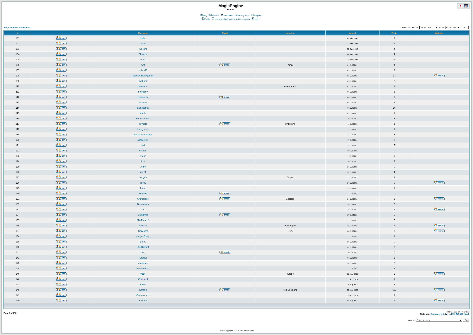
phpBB (230, 330)
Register (258, 15)
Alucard (143, 49)
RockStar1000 (143, 118)
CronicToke (143, 199)
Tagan (143, 188)
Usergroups (243, 15)
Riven (143, 284)
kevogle (143, 124)
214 (457, 314)
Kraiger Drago (143, 236)
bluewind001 (143, 268)
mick (143, 145)
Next (467, 314)
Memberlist (228, 15)
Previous (435, 314)
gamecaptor (143, 108)
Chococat (143, 279)
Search (215, 15)
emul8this (143, 215)
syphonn (143, 81)
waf (143, 65)
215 (461, 314)
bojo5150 (143, 91)
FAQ (205, 15)
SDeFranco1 (143, 220)
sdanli (143, 59)
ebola (143, 113)
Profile (207, 19)
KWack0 (143, 150)
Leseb (143, 43)
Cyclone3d (143, 97)
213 (453, 314)
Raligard (143, 225)
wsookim (143, 86)
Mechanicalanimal (143, 134)
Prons (143, 156)
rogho (143, 38)
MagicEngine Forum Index (17, 27)
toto (143, 161)
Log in (257, 19)
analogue (143, 263)
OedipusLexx (143, 295)
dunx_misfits (143, 129)
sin (143, 209)
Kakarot (143, 300)
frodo (143, 274)
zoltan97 (143, 70)
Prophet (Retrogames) (143, 75)
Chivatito (143, 54)
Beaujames (143, 204)
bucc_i (143, 252)
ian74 (143, 172)
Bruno (143, 241)
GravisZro (143, 231)
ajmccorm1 (143, 140)
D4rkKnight (143, 247)
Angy (143, 166)
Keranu (143, 290)
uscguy (143, 177)
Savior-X (143, 102)
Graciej (143, 258)
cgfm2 (143, 183)
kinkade (143, 193)
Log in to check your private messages (232, 19)
